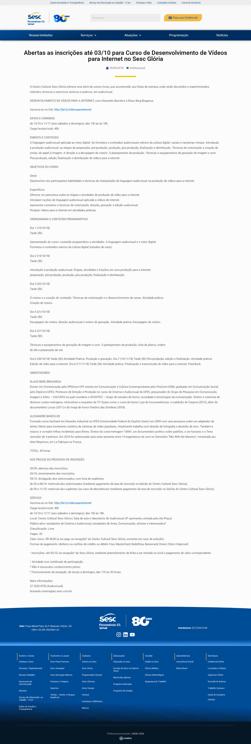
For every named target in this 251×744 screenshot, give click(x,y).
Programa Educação (122, 684)
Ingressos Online (215, 675)
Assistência (183, 655)
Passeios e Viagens (59, 681)
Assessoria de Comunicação (26, 682)
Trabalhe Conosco (216, 688)
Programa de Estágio (122, 691)
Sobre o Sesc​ (26, 655)
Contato (211, 699)
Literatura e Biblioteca (92, 701)
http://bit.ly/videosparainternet (73, 109)
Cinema (85, 695)
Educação (119, 655)
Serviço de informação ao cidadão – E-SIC (31, 698)
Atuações (130, 35)
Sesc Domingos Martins (61, 675)
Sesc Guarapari (57, 668)
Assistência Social (184, 662)
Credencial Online (216, 662)
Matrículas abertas (122, 677)
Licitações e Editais (217, 668)
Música (85, 708)
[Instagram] (118, 634)
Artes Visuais (88, 688)
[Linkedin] (125, 634)
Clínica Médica (152, 668)
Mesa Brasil (181, 668)
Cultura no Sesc (89, 662)
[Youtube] (132, 634)
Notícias (222, 35)
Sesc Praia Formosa (59, 662)
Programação (178, 35)
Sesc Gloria (87, 668)
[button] (88, 35)
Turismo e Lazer (59, 655)
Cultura (86, 655)
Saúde (149, 655)
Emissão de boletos (217, 681)
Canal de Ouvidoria (216, 695)
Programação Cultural (92, 675)
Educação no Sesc (121, 662)
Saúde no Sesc (152, 662)
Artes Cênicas (88, 681)
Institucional (137, 68)
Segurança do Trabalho (155, 681)
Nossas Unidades (41, 35)
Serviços (87, 35)
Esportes (54, 688)
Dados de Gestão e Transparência (27, 707)
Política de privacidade (118, 733)
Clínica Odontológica (154, 675)
